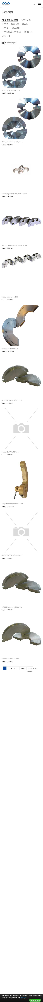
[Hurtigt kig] (21, 67)
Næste (23, 668)
